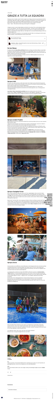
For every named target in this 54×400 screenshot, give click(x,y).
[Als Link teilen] (10, 372)
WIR (51, 206)
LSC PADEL (48, 197)
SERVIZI (49, 199)
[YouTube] (52, 4)
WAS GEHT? (48, 202)
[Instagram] (52, 5)
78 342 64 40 (29, 398)
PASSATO (49, 204)
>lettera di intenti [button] (52, 396)
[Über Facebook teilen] (7, 372)
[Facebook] (52, 2)
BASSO (49, 194)
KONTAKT (48, 201)
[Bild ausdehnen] (15, 69)
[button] (2, 397)
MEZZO (49, 196)
